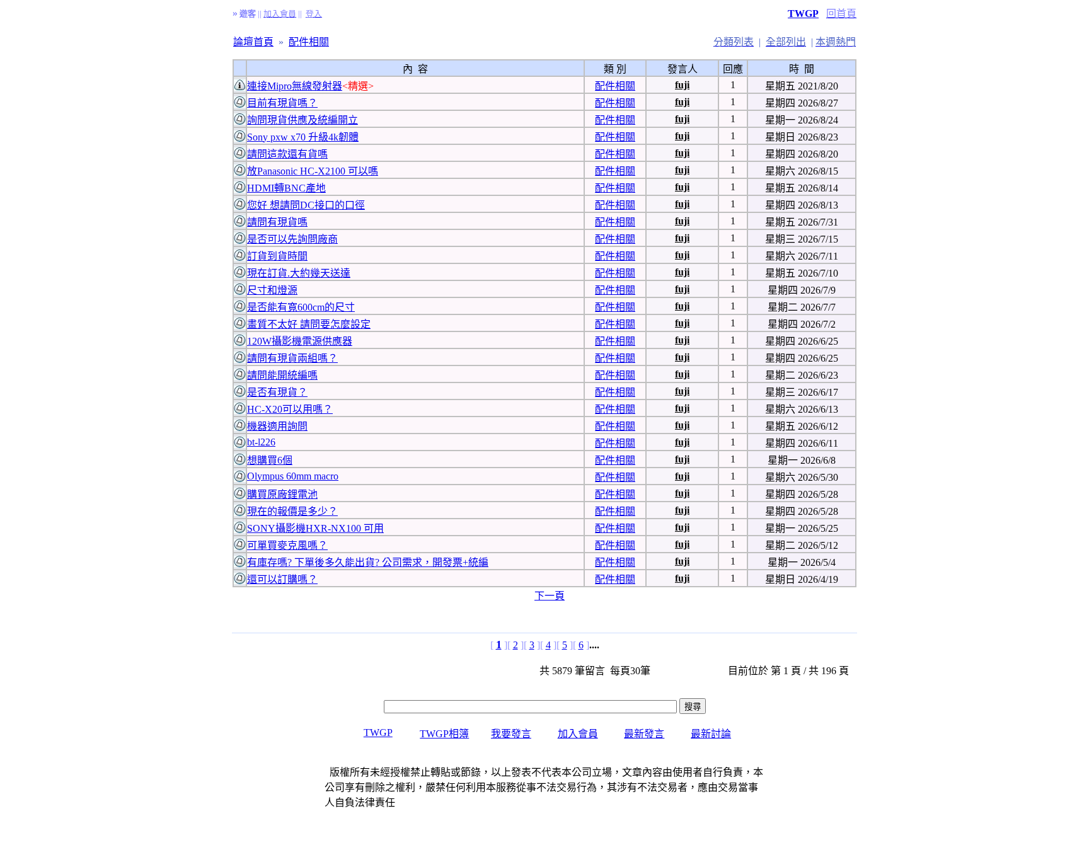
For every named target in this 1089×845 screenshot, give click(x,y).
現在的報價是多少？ (292, 511)
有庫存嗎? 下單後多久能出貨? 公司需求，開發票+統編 (367, 562)
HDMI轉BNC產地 (286, 188)
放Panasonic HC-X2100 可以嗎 (312, 171)
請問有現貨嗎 (277, 222)
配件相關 (309, 42)
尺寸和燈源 (272, 290)
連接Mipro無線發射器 (294, 86)
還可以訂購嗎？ (282, 579)
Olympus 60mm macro (292, 476)
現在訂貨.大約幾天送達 (298, 273)
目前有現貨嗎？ (282, 103)
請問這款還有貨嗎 (287, 154)
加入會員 (578, 733)
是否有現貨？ (277, 392)
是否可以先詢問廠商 (292, 239)
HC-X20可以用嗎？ (290, 409)
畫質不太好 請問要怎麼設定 (309, 324)
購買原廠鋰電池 (282, 494)
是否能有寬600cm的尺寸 (301, 307)
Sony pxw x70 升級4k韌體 (303, 137)
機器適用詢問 (277, 426)
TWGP (803, 13)
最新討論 (711, 733)
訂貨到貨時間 (277, 256)
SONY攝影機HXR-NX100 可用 (315, 528)
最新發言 (644, 733)
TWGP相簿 (444, 733)
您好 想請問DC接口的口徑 (306, 205)
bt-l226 (261, 442)
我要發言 (511, 733)
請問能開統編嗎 (282, 375)
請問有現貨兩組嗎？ (292, 358)
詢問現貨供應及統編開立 (302, 120)
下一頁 (549, 595)
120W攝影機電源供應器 (299, 341)
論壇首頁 (253, 42)
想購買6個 (269, 460)
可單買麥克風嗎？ (287, 545)
